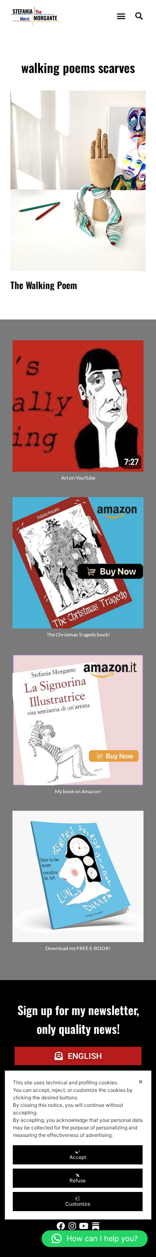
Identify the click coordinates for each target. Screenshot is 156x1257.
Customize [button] (77, 1204)
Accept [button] (77, 1157)
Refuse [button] (77, 1180)
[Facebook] (61, 1226)
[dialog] (78, 1145)
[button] (121, 16)
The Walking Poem (43, 285)
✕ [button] (140, 1081)
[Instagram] (72, 1226)
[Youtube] (84, 1226)
